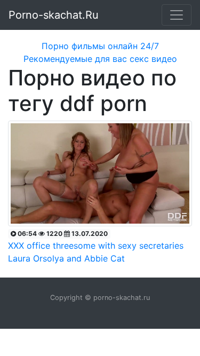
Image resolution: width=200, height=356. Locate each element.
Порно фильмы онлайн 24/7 (100, 46)
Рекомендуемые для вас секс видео (100, 58)
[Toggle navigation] (176, 15)
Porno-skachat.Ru (54, 15)
